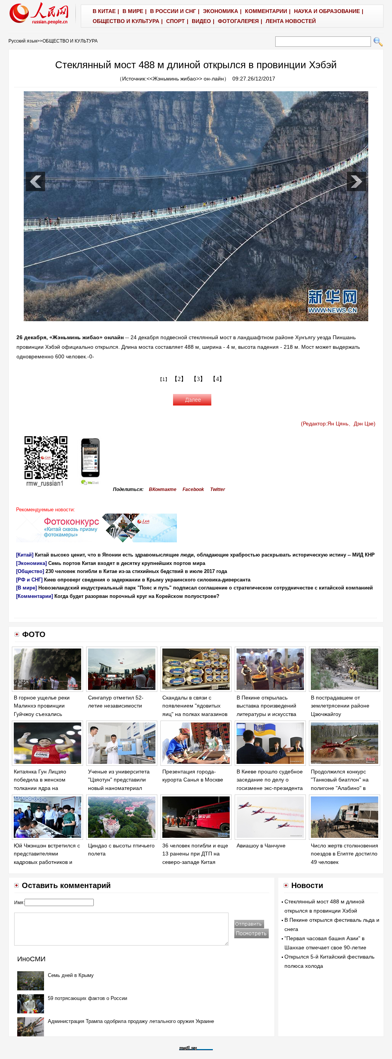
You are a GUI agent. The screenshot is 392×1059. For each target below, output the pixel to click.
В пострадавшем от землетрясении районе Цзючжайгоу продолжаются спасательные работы (340, 714)
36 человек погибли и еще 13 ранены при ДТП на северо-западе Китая (195, 853)
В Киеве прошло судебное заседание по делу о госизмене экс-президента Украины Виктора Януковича (270, 788)
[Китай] (24, 555)
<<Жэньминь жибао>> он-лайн (185, 79)
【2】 (179, 379)
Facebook (193, 489)
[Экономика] (31, 563)
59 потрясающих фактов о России (87, 998)
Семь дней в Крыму (71, 975)
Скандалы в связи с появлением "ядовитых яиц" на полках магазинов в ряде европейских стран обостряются (195, 714)
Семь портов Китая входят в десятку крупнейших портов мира (126, 563)
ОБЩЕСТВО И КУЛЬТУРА (70, 41)
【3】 (198, 379)
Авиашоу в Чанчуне (261, 845)
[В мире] (26, 588)
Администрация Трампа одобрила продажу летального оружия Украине (131, 1021)
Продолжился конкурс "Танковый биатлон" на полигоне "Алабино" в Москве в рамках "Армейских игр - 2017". (340, 788)
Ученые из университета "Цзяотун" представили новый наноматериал (119, 779)
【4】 (217, 379)
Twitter (217, 489)
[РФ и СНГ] (29, 580)
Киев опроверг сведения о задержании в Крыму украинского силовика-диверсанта (147, 580)
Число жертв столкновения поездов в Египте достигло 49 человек (344, 853)
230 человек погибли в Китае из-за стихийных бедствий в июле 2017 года (136, 571)
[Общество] (30, 571)
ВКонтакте (162, 489)
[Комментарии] (34, 596)
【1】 (164, 379)
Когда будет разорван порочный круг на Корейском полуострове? (136, 596)
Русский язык (22, 41)
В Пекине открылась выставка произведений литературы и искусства (266, 706)
